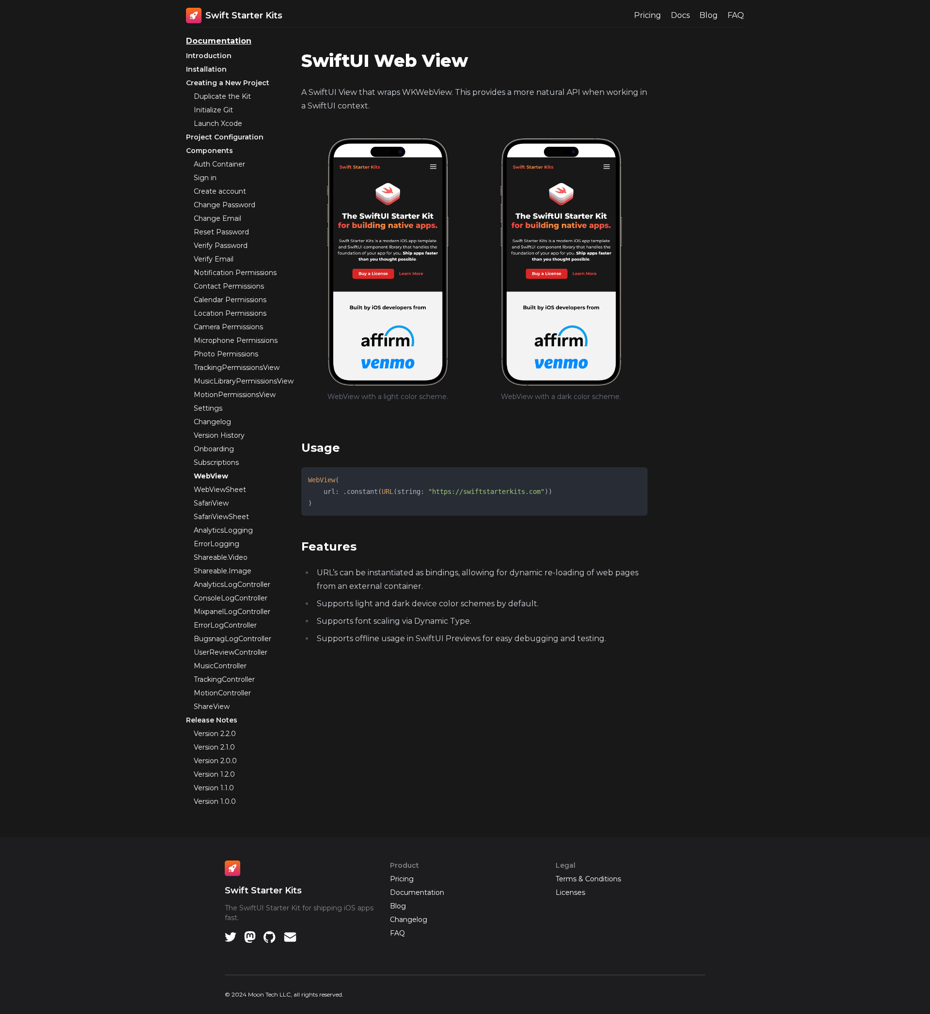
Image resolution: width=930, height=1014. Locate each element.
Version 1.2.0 (214, 774)
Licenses (570, 892)
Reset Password (221, 232)
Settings (208, 408)
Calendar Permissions (230, 299)
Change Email (217, 218)
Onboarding (214, 449)
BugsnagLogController (232, 638)
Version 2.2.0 (215, 733)
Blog (708, 15)
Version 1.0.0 (215, 801)
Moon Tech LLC (269, 994)
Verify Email (213, 259)
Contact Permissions (229, 286)
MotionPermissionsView (235, 394)
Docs (680, 15)
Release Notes (211, 720)
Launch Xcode (218, 123)
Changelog (212, 421)
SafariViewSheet (221, 516)
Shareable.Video (221, 557)
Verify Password (221, 245)
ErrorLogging (216, 543)
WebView (211, 476)
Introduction (209, 55)
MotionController (222, 693)
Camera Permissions (228, 327)
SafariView (211, 503)
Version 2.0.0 (215, 760)
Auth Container (219, 164)
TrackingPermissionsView (236, 367)
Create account (220, 191)
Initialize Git (213, 110)
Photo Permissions (226, 354)
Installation (206, 69)
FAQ (736, 15)
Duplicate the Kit (222, 96)
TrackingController (224, 679)
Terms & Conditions (588, 879)
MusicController (220, 665)
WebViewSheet (220, 489)
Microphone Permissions (236, 340)
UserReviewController (230, 652)
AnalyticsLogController (232, 584)
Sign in (205, 177)
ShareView (212, 706)
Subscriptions (216, 462)
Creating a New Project (227, 82)
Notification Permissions (235, 272)
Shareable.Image (222, 571)
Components (209, 150)
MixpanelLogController (232, 611)
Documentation (218, 41)
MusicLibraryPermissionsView (244, 381)
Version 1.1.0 (214, 788)
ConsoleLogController (230, 598)
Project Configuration (225, 137)
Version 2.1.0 (214, 747)
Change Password (224, 204)
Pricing (647, 15)
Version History (219, 435)
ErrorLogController (225, 625)
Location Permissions (230, 313)
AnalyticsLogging (223, 530)
